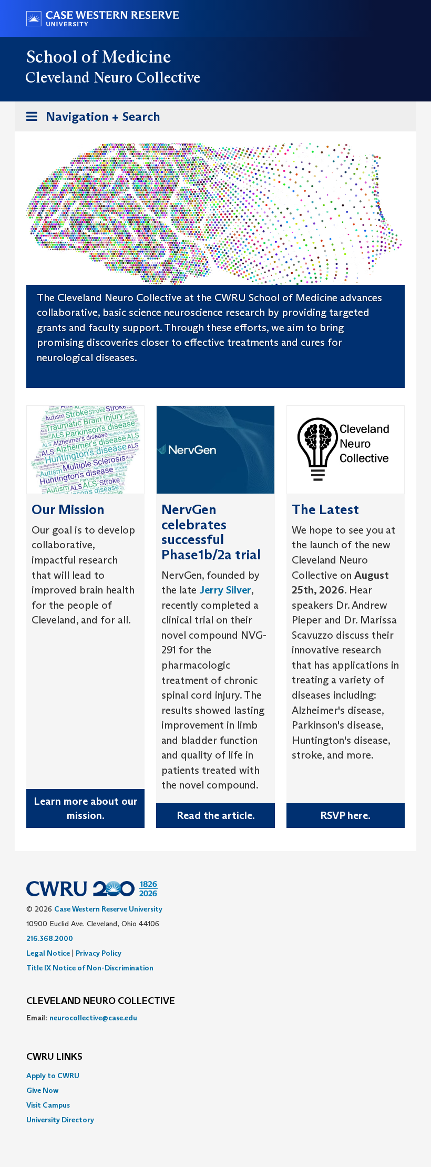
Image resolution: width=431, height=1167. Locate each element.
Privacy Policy (98, 953)
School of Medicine (99, 56)
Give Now (42, 1090)
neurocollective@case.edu (93, 1017)
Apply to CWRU (52, 1075)
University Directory (60, 1119)
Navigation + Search (89, 119)
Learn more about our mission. (86, 808)
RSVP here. (345, 815)
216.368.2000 (49, 938)
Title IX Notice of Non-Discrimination (89, 967)
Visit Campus (48, 1105)
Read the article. (216, 815)
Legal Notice (48, 953)
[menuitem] (215, 1075)
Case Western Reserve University (108, 909)
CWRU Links (54, 1057)
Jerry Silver (225, 590)
